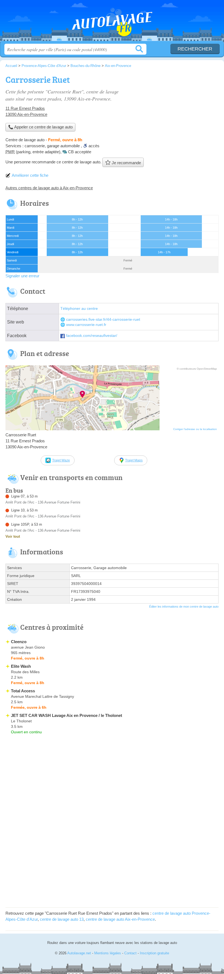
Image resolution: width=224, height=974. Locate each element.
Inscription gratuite (154, 953)
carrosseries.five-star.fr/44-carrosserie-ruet (103, 319)
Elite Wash (21, 666)
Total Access (23, 690)
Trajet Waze (61, 460)
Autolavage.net (112, 22)
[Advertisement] (173, 111)
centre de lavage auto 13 (62, 919)
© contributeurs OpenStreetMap (197, 368)
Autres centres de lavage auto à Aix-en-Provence (49, 188)
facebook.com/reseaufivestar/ (91, 336)
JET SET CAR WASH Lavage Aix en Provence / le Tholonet (66, 715)
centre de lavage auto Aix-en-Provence (120, 919)
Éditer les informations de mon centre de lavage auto (184, 606)
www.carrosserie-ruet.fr (86, 325)
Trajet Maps (134, 460)
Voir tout (12, 536)
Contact (130, 953)
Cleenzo (18, 641)
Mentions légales (107, 953)
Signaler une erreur (22, 275)
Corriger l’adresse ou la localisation (195, 429)
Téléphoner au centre (79, 309)
